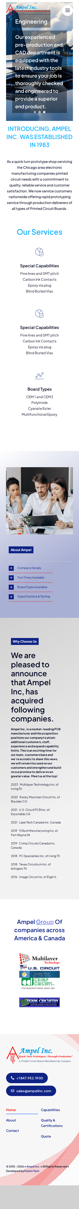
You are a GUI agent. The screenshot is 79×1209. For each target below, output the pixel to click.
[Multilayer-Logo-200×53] (39, 955)
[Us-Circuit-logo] (39, 965)
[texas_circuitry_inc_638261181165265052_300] (39, 991)
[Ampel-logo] (28, 6)
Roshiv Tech (31, 1171)
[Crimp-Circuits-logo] (39, 979)
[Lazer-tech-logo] (39, 972)
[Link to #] (67, 10)
